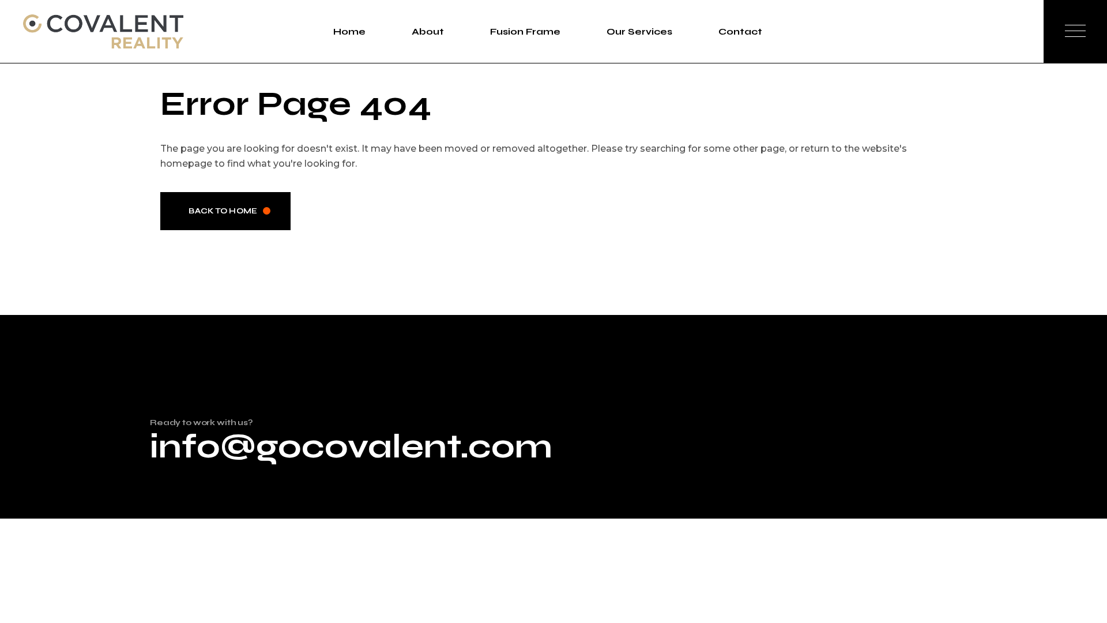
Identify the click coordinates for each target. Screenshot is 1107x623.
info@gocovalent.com (351, 446)
